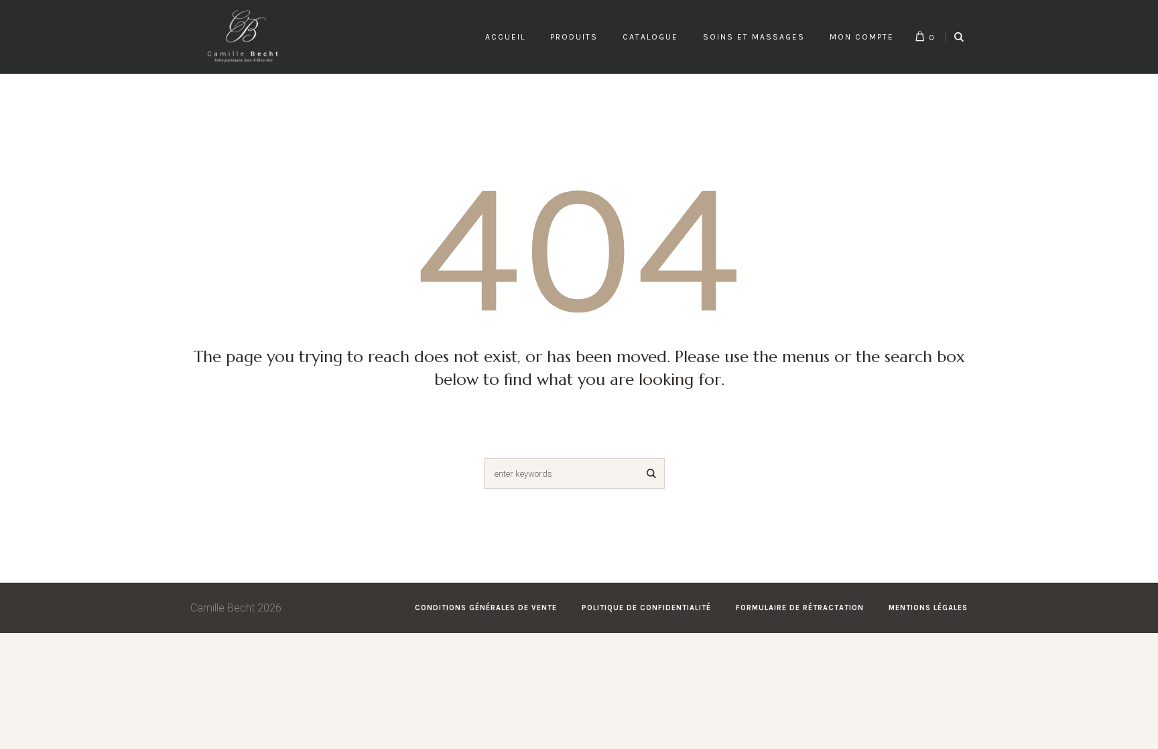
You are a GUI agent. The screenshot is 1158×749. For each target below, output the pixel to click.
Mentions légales (928, 607)
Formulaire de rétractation (800, 607)
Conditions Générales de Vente (486, 607)
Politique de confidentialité (646, 607)
